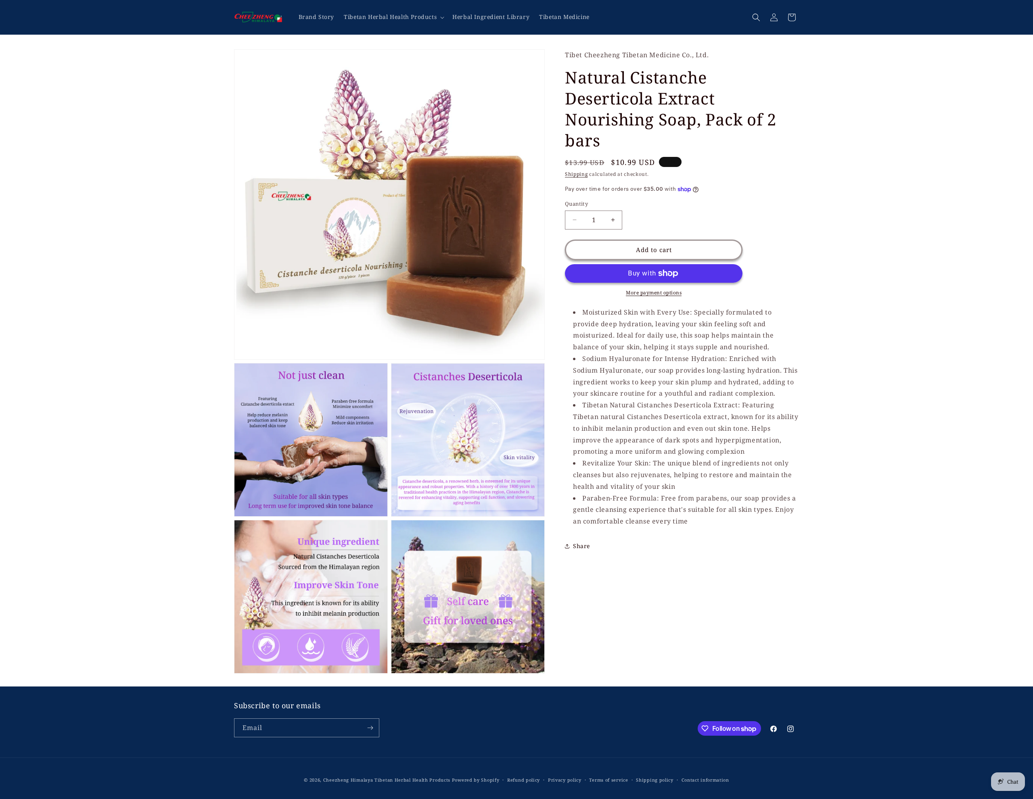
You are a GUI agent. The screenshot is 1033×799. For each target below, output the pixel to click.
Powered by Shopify (476, 780)
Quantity (576, 203)
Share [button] (581, 546)
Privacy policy (564, 780)
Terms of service (608, 780)
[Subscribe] (370, 727)
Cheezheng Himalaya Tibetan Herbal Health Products (386, 780)
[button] (393, 16)
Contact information (705, 780)
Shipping (576, 174)
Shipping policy (654, 780)
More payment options (654, 292)
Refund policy (523, 780)
